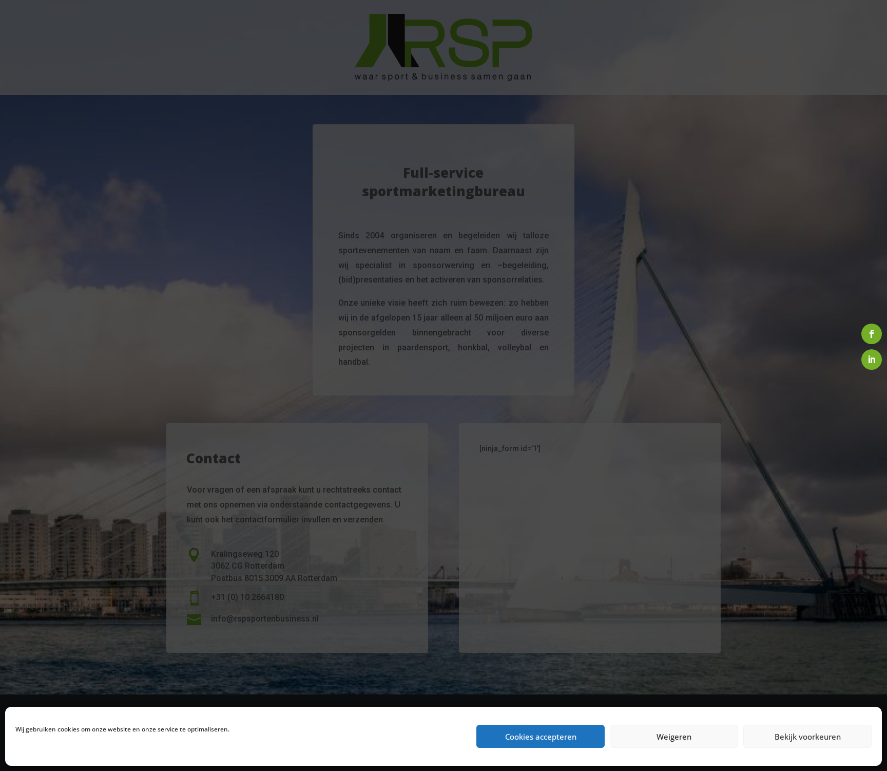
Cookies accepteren (540, 736)
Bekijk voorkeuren (808, 736)
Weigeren (674, 736)
